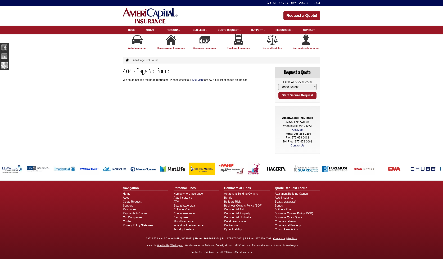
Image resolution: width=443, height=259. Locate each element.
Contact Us (297, 145)
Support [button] (257, 30)
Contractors (231, 225)
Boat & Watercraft (184, 205)
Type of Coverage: (297, 81)
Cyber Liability (233, 229)
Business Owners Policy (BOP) (243, 205)
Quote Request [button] (228, 30)
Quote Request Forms (291, 188)
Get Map (297, 129)
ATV (176, 201)
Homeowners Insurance (188, 193)
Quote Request (132, 201)
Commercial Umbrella (237, 217)
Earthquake (181, 217)
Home (131, 30)
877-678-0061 (303, 141)
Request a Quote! (301, 15)
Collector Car (182, 209)
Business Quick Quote (288, 217)
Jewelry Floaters (184, 229)
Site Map (197, 79)
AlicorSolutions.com (209, 252)
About (126, 197)
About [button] (150, 30)
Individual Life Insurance (189, 225)
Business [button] (199, 30)
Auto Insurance (183, 197)
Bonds (228, 197)
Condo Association (235, 221)
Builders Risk (232, 201)
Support (128, 205)
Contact (309, 30)
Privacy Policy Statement (138, 225)
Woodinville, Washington (170, 245)
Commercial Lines (237, 188)
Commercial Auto (234, 209)
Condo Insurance (184, 213)
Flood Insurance (183, 221)
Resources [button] (283, 30)
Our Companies (132, 217)
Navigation (131, 188)
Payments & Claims (135, 213)
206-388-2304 (309, 3)
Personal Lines (185, 188)
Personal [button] (174, 30)
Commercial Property (237, 213)
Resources (129, 209)
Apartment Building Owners (241, 193)
